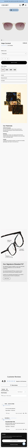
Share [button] (8, 413)
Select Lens (3, 50)
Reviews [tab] (3, 389)
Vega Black (7, 426)
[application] (24, 444)
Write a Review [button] (15, 385)
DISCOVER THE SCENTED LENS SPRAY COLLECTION (14, 1)
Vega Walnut (7, 410)
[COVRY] (5, 5)
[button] (20, 5)
